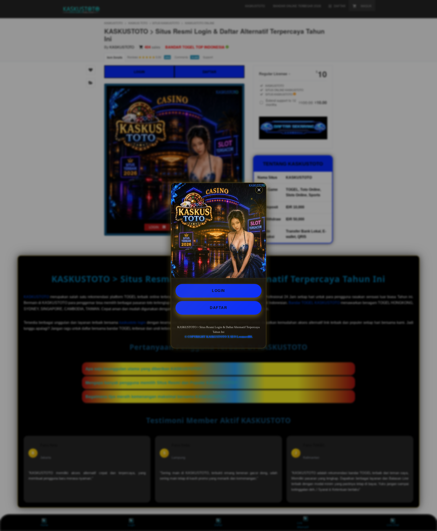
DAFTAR (218, 308)
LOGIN (218, 291)
